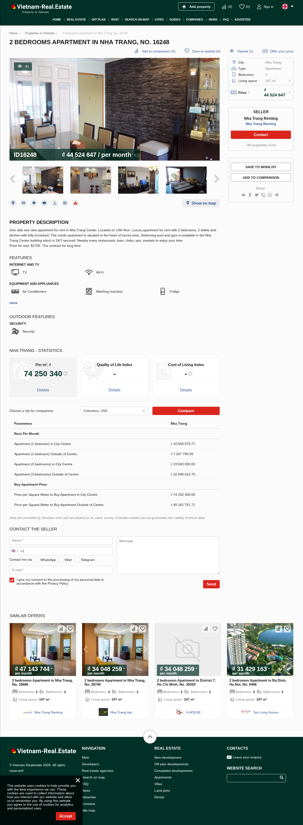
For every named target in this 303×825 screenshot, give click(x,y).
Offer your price (282, 51)
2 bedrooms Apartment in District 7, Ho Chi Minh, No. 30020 (186, 682)
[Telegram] (276, 195)
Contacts (88, 804)
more (13, 303)
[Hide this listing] (23, 203)
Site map (88, 810)
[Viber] (263, 195)
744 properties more (261, 145)
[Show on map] (13, 203)
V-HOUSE (193, 712)
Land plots (162, 790)
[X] (256, 195)
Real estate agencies (97, 771)
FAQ (85, 784)
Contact (261, 135)
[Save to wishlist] (70, 629)
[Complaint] (75, 203)
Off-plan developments (171, 764)
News (86, 790)
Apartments (163, 777)
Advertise (89, 797)
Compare (186, 411)
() (230, 7)
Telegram (88, 559)
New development (167, 757)
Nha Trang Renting (261, 124)
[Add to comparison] (61, 629)
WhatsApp (48, 559)
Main (85, 757)
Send (211, 584)
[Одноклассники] (250, 195)
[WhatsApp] (269, 195)
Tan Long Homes (266, 712)
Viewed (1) (245, 51)
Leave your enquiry (247, 757)
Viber (68, 559)
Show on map (204, 203)
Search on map (93, 777)
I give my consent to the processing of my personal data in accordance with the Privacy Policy (60, 581)
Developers (90, 764)
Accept (65, 816)
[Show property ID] (65, 203)
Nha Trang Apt (121, 712)
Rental (159, 797)
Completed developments (173, 771)
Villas (158, 784)
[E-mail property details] (44, 203)
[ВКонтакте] (243, 195)
